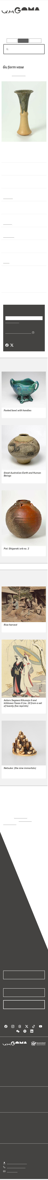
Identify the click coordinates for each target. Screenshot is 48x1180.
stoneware (8, 236)
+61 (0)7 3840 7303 (16, 1163)
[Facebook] (7, 345)
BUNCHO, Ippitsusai (13, 709)
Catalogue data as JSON (17, 332)
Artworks (9, 31)
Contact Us (12, 1167)
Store (5, 1101)
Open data (8, 1095)
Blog (27, 1095)
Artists (23, 31)
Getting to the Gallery (17, 1159)
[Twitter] (11, 345)
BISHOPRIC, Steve (12, 552)
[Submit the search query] (5, 49)
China (6, 261)
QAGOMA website (11, 1098)
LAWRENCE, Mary (12, 414)
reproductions (20, 817)
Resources (35, 40)
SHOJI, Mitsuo (10, 479)
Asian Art (7, 197)
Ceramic (7, 223)
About (28, 1098)
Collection (20, 20)
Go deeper (38, 31)
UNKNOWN (18, 74)
